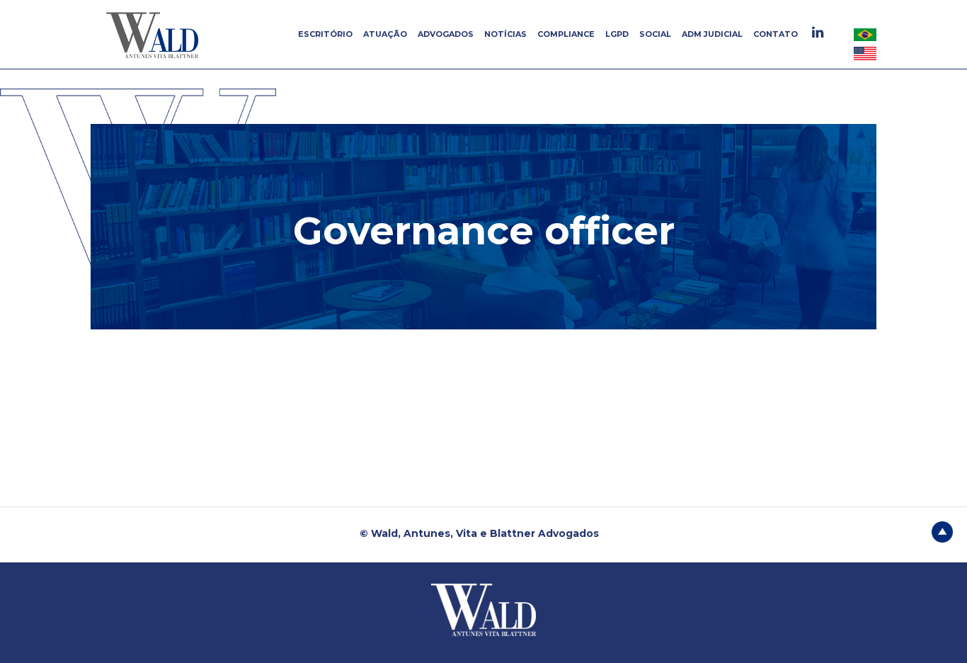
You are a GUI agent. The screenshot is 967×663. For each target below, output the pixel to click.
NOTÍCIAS (505, 34)
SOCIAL (655, 34)
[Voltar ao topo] (942, 530)
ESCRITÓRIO (325, 34)
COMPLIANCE (566, 34)
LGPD (617, 34)
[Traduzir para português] (865, 34)
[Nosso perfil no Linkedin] (819, 32)
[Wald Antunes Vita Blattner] (154, 35)
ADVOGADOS (446, 34)
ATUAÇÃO (385, 34)
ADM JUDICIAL (712, 34)
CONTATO (775, 34)
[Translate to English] (865, 53)
